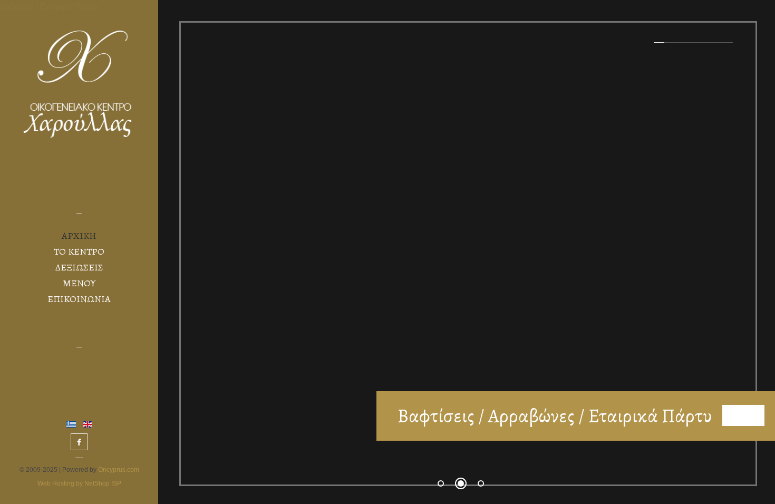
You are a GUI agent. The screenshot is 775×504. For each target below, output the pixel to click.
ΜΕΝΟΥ (79, 283)
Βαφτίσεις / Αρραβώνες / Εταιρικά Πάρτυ (555, 416)
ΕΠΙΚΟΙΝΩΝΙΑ (79, 299)
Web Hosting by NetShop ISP (79, 483)
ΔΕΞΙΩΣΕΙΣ (79, 267)
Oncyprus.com (117, 469)
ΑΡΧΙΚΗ (79, 235)
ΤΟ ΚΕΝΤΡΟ (79, 251)
